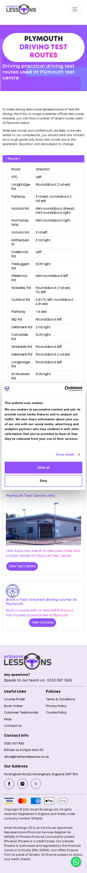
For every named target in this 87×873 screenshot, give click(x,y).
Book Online (13, 706)
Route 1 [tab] (14, 158)
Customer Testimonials (21, 712)
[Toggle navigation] (75, 9)
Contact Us (13, 725)
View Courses (42, 622)
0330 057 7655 (59, 680)
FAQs (8, 719)
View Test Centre (22, 566)
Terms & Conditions (60, 699)
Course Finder (14, 699)
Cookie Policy (56, 712)
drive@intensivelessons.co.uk (26, 756)
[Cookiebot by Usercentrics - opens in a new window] (64, 388)
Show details (65, 454)
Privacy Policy (56, 706)
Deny (43, 480)
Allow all (43, 467)
